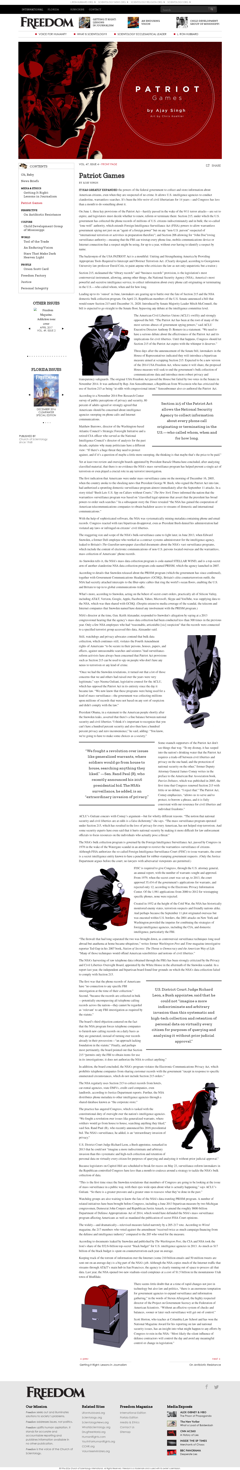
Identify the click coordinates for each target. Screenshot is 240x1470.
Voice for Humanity (53, 34)
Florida (53, 9)
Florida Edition (129, 1417)
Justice (26, 282)
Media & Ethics (129, 1422)
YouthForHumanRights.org (98, 1441)
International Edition (133, 1413)
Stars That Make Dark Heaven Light (40, 255)
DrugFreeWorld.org (93, 1432)
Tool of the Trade (36, 241)
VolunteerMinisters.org (96, 1451)
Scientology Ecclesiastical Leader (142, 34)
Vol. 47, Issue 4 (89, 164)
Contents (38, 166)
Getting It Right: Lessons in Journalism (40, 194)
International (32, 9)
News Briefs (30, 181)
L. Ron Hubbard (187, 34)
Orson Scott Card (36, 269)
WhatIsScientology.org (96, 1427)
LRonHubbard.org (93, 1413)
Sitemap (125, 1432)
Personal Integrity (34, 288)
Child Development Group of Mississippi (43, 228)
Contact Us (127, 1427)
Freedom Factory (33, 275)
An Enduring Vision (38, 247)
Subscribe (77, 9)
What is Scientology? (92, 34)
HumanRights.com (94, 1437)
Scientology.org (92, 1417)
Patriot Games (31, 203)
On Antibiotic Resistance (42, 214)
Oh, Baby (27, 174)
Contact (95, 9)
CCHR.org (88, 1446)
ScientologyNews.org (95, 1422)
